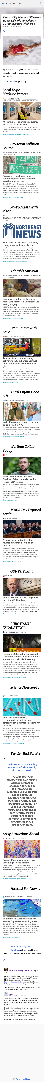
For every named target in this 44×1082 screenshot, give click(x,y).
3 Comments (17, 26)
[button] (4, 30)
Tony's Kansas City (13, 3)
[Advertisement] (22, 1051)
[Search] (41, 3)
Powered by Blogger (23, 1079)
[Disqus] (22, 993)
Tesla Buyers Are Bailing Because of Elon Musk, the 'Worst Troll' (22, 767)
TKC (10, 81)
